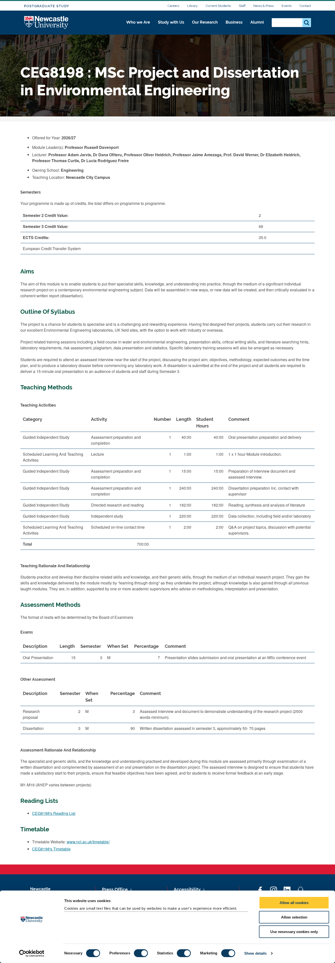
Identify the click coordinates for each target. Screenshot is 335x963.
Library (192, 6)
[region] (167, 483)
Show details (255, 953)
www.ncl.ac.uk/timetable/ (88, 842)
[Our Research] (205, 27)
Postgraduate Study (46, 6)
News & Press (263, 6)
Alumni (257, 22)
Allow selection (294, 917)
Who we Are (138, 22)
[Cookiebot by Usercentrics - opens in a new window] (31, 953)
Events (287, 6)
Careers (173, 6)
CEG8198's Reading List (53, 813)
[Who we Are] (138, 27)
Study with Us (171, 22)
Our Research (205, 22)
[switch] (141, 953)
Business (234, 22)
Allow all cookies (294, 903)
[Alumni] (257, 27)
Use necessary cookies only (294, 932)
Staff (242, 6)
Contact (305, 6)
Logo (46, 22)
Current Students (218, 6)
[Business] (234, 27)
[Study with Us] (171, 27)
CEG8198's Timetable (51, 849)
